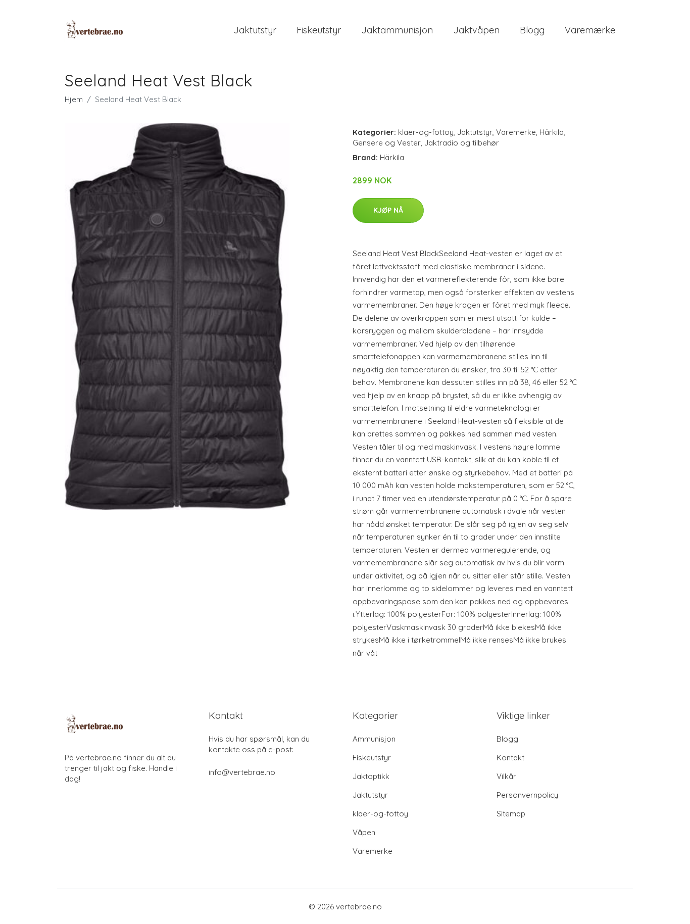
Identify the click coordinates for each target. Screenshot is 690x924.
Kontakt (510, 757)
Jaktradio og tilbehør (461, 143)
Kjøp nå (388, 210)
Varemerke (516, 132)
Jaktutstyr (254, 30)
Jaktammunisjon (397, 30)
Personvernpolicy (527, 795)
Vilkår (506, 776)
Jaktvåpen (476, 30)
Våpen (364, 832)
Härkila (551, 132)
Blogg (532, 30)
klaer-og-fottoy (426, 132)
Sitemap (511, 813)
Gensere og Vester (387, 143)
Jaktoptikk (371, 776)
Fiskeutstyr (319, 30)
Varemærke (590, 30)
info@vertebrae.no (242, 772)
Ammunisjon (374, 739)
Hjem (74, 99)
